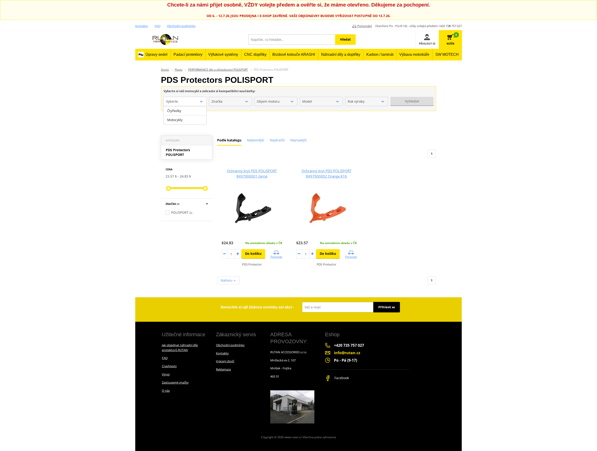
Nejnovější (298, 140)
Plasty (178, 70)
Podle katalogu (229, 140)
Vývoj (166, 374)
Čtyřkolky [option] (174, 110)
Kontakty (141, 26)
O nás (166, 390)
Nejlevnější (255, 140)
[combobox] (185, 101)
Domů (165, 70)
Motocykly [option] (175, 120)
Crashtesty (169, 366)
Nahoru (227, 280)
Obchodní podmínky (181, 26)
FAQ (157, 26)
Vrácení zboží (225, 361)
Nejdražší (277, 140)
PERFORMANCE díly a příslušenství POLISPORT (218, 70)
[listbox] (185, 115)
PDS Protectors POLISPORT (178, 152)
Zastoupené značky (175, 382)
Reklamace (223, 369)
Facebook (341, 378)
